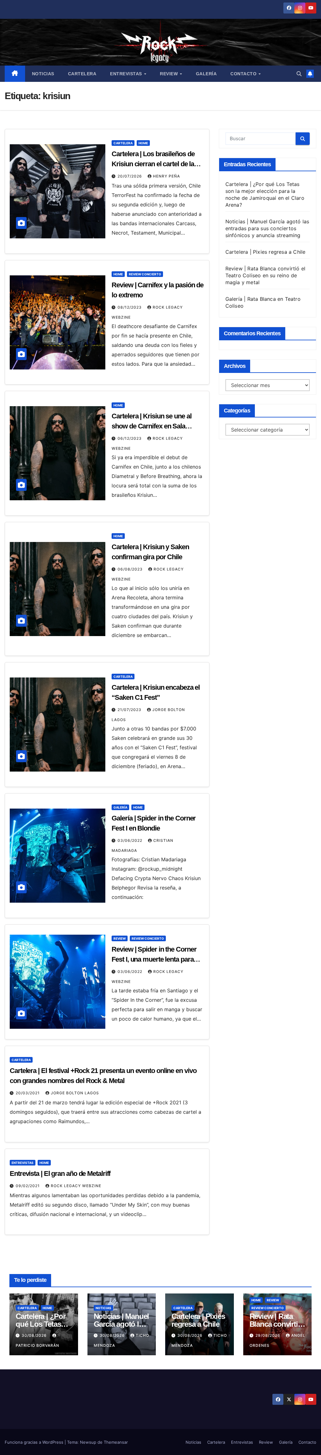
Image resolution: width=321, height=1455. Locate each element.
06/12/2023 (130, 438)
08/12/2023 (130, 307)
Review (169, 73)
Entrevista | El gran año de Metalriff (60, 1173)
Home (143, 143)
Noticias (43, 73)
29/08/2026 (268, 1335)
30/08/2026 (35, 1335)
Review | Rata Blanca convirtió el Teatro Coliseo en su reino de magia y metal (265, 275)
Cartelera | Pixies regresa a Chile (265, 252)
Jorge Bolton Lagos (75, 1093)
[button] (299, 74)
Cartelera (82, 73)
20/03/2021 (28, 1093)
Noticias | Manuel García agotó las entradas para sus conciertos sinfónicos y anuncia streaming (267, 228)
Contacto (244, 73)
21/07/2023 (130, 709)
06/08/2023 (131, 569)
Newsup (88, 1442)
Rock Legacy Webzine (76, 1185)
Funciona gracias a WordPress (35, 1442)
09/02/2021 (28, 1185)
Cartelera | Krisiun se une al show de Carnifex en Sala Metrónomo (151, 426)
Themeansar (116, 1442)
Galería (206, 73)
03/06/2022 (131, 840)
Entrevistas (126, 73)
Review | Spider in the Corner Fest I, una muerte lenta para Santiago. (154, 959)
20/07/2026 (130, 176)
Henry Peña (166, 176)
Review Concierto (145, 274)
